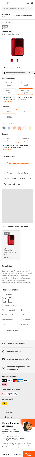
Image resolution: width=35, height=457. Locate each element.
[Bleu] (9, 128)
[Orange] (14, 128)
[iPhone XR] (11, 239)
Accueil (8, 22)
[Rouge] (19, 128)
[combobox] (15, 8)
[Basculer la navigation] (3, 3)
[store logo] (9, 2)
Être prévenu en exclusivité (19, 163)
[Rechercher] (30, 8)
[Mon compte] (28, 3)
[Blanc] (25, 128)
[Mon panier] (32, 3)
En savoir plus (7, 101)
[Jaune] (30, 128)
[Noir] (4, 128)
